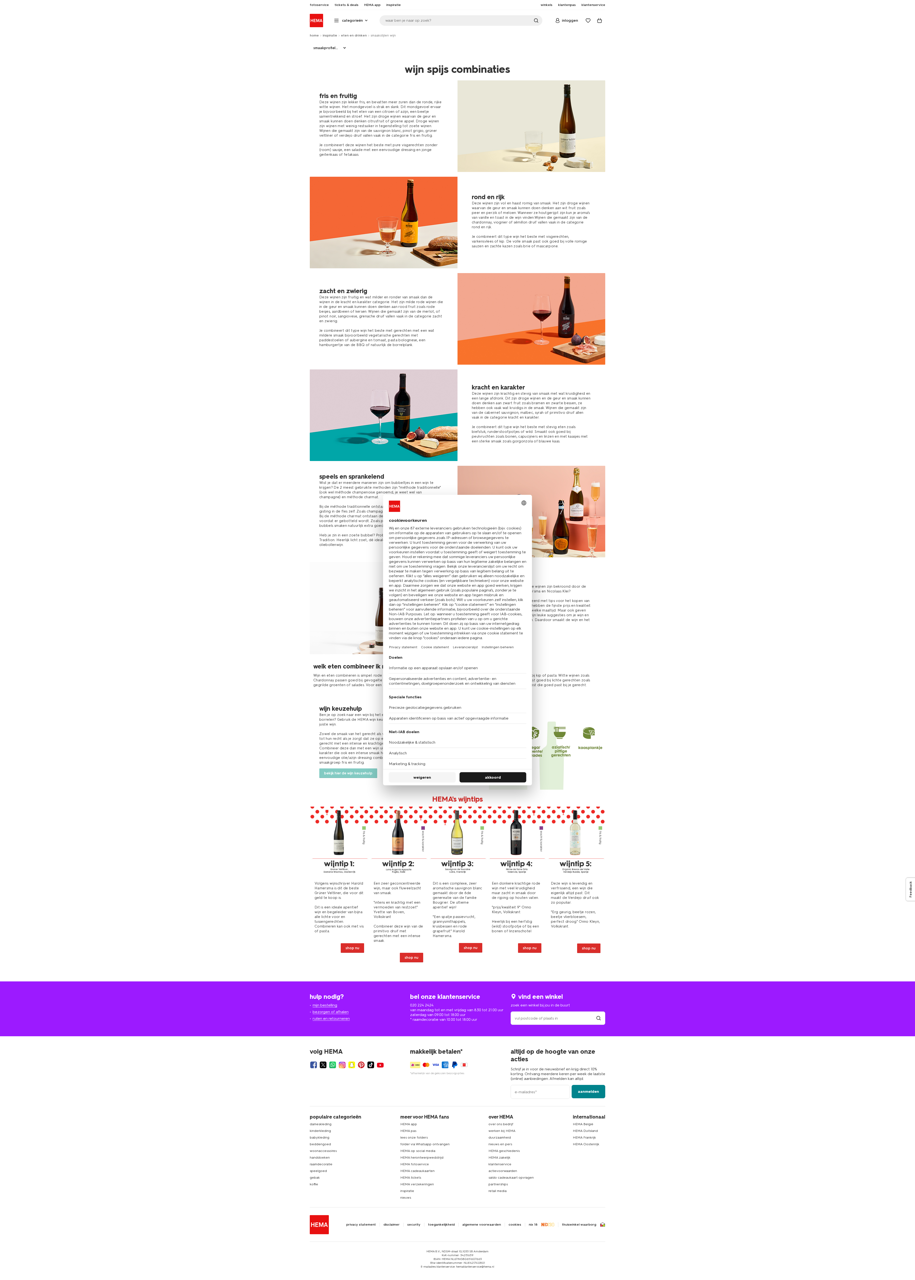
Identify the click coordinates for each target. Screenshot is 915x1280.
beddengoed (320, 1144)
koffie (314, 1184)
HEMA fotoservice (414, 1164)
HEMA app (408, 1124)
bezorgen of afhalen (331, 1012)
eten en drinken (354, 35)
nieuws (405, 1198)
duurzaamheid (499, 1137)
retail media (497, 1191)
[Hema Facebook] (313, 1065)
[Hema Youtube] (380, 1065)
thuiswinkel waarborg (579, 1225)
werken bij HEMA (501, 1131)
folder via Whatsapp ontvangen (425, 1144)
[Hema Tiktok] (370, 1065)
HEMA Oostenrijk (586, 1144)
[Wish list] (588, 20)
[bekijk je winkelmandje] (599, 20)
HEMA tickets (410, 1178)
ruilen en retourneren (331, 1018)
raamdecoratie (321, 1164)
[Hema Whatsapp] (332, 1065)
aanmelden (588, 1091)
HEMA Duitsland (585, 1131)
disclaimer (391, 1225)
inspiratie (330, 35)
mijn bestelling (325, 1005)
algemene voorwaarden (481, 1225)
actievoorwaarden (502, 1171)
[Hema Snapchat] (351, 1065)
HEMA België (583, 1124)
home (314, 35)
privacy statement (361, 1225)
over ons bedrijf (500, 1124)
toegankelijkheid (441, 1225)
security (413, 1225)
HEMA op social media (417, 1151)
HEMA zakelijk (499, 1158)
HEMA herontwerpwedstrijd (421, 1158)
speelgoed (318, 1171)
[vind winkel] (598, 1018)
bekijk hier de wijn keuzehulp (348, 773)
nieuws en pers (500, 1144)
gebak (315, 1178)
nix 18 (533, 1225)
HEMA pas (408, 1131)
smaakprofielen (326, 48)
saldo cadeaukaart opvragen (511, 1178)
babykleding (319, 1137)
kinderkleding (320, 1131)
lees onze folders (414, 1137)
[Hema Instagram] (342, 1065)
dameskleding (320, 1124)
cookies (514, 1225)
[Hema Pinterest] (361, 1065)
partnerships (498, 1184)
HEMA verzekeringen (417, 1184)
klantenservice (499, 1164)
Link (339, 887)
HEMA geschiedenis (504, 1151)
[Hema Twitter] (323, 1065)
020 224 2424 (421, 1005)
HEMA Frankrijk (584, 1137)
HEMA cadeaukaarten (417, 1171)
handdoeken (320, 1158)
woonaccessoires (323, 1151)
